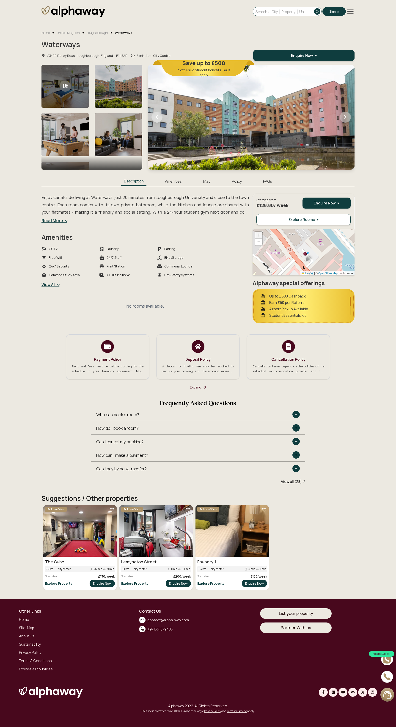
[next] (345, 117)
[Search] (317, 11)
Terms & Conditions (35, 660)
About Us (26, 636)
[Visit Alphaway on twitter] (362, 692)
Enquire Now (102, 583)
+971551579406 (160, 629)
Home (45, 32)
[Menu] (350, 11)
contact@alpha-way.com (168, 619)
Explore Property (58, 583)
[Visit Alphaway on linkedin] (333, 692)
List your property (296, 613)
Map (207, 181)
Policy (237, 181)
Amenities (173, 181)
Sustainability (30, 644)
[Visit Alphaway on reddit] (352, 692)
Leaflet (309, 273)
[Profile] (387, 695)
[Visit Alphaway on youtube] (342, 692)
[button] (305, 256)
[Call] (387, 677)
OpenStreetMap (328, 273)
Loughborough (97, 32)
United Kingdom (68, 32)
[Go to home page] (73, 12)
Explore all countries (36, 669)
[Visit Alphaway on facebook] (323, 692)
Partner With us (296, 627)
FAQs (267, 181)
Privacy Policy (30, 652)
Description (134, 181)
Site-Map (26, 627)
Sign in (334, 11)
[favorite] (112, 510)
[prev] (156, 117)
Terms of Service (237, 711)
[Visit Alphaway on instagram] (372, 692)
